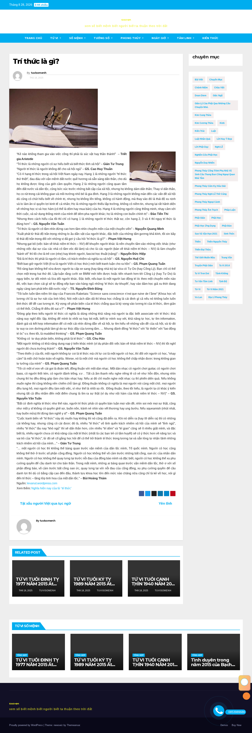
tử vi (54, 38)
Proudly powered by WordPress (26, 725)
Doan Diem (200, 95)
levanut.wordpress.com (42, 483)
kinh (222, 123)
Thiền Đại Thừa (203, 249)
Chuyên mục (215, 79)
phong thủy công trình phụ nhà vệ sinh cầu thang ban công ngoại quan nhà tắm (215, 174)
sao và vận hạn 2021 (206, 233)
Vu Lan (198, 297)
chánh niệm (201, 87)
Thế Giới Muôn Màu (205, 257)
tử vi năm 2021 (215, 289)
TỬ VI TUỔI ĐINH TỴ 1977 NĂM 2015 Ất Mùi (37, 583)
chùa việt (219, 87)
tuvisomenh (38, 72)
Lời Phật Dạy (201, 147)
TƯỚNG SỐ (102, 38)
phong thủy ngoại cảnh (207, 202)
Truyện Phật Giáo (204, 265)
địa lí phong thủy (217, 297)
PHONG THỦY (131, 38)
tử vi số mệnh (126, 20)
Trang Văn (226, 257)
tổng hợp (22, 655)
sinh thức (229, 233)
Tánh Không (221, 273)
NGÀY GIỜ (159, 38)
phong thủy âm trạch (206, 210)
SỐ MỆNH (76, 38)
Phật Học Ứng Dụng (205, 226)
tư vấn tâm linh (204, 281)
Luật (213, 131)
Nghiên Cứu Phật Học (206, 155)
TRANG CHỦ (33, 38)
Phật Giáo (200, 218)
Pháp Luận (229, 210)
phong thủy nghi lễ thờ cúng (211, 194)
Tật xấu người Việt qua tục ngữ (45, 503)
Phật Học (216, 218)
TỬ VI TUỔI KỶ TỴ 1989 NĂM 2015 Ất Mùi (92, 583)
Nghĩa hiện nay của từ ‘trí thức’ (51, 488)
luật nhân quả (202, 139)
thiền (198, 241)
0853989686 (236, 712)
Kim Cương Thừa (204, 123)
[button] (240, 38)
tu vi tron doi (202, 273)
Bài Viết (199, 79)
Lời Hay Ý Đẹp (224, 139)
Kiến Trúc (200, 131)
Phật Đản (227, 226)
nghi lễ (219, 147)
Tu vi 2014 (224, 265)
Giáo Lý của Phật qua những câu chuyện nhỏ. (212, 105)
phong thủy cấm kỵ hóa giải (210, 186)
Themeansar (73, 725)
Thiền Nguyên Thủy (217, 241)
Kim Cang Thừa (203, 115)
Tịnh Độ (223, 281)
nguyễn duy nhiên (204, 162)
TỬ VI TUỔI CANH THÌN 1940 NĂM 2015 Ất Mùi (153, 583)
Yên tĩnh (166, 503)
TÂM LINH (184, 38)
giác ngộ (217, 95)
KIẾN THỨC (210, 38)
